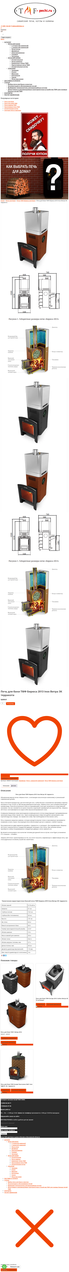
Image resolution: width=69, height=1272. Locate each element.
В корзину (10, 703)
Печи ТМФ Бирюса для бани (26, 200)
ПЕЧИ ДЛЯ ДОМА (14, 58)
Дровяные (15, 51)
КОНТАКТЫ (8, 93)
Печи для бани (9, 101)
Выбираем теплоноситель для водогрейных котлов (27, 88)
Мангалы (15, 74)
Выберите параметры (9, 1038)
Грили (14, 77)
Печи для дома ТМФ (10, 103)
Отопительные (17, 60)
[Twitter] (6, 955)
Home (2, 200)
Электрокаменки (18, 53)
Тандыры (15, 70)
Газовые (15, 54)
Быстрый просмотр (8, 1042)
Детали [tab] (13, 786)
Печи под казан (17, 79)
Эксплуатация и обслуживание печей (22, 86)
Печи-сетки (16, 49)
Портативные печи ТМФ (21, 65)
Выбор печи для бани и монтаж (20, 84)
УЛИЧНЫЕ (11, 68)
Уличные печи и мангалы (12, 110)
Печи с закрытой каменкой (35, 781)
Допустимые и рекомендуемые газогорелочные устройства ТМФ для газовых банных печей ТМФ (37, 90)
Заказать (3, 1134)
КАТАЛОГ (7, 42)
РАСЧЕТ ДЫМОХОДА (11, 95)
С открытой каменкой (20, 46)
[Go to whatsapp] (4, 1266)
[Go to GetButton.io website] (4, 1270)
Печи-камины (17, 62)
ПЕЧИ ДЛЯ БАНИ (14, 44)
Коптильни (16, 75)
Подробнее (40, 1004)
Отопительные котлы (20, 67)
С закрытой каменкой (20, 47)
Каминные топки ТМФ (20, 63)
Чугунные (15, 56)
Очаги (14, 72)
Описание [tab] (6, 786)
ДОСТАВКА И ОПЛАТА (12, 81)
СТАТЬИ (7, 83)
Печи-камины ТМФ (10, 105)
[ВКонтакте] (4, 955)
